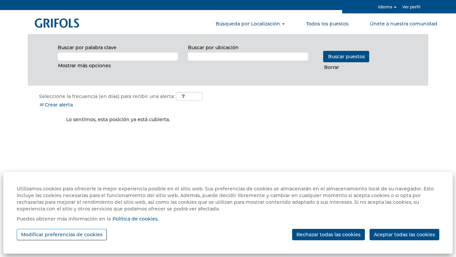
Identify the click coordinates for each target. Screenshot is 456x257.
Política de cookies (135, 219)
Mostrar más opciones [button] (84, 66)
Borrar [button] (331, 67)
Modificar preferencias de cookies (61, 235)
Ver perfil (411, 6)
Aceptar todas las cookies (404, 235)
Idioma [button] (385, 6)
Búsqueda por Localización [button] (248, 24)
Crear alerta (58, 105)
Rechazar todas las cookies (328, 235)
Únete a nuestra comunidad (403, 24)
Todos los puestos (327, 24)
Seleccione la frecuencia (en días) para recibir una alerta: (107, 96)
